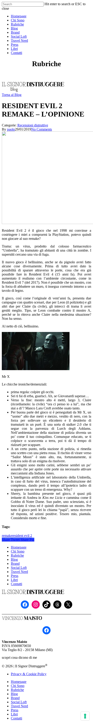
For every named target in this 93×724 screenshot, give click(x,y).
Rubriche (17, 555)
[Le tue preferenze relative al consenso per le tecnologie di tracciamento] (85, 716)
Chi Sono (17, 551)
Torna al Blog (11, 95)
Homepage (18, 547)
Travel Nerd (19, 572)
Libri (14, 580)
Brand (15, 563)
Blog (14, 559)
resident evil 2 (22, 535)
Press (14, 576)
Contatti (16, 584)
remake (7, 535)
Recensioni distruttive (32, 125)
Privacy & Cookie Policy (28, 674)
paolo (11, 129)
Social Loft (19, 568)
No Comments (41, 129)
